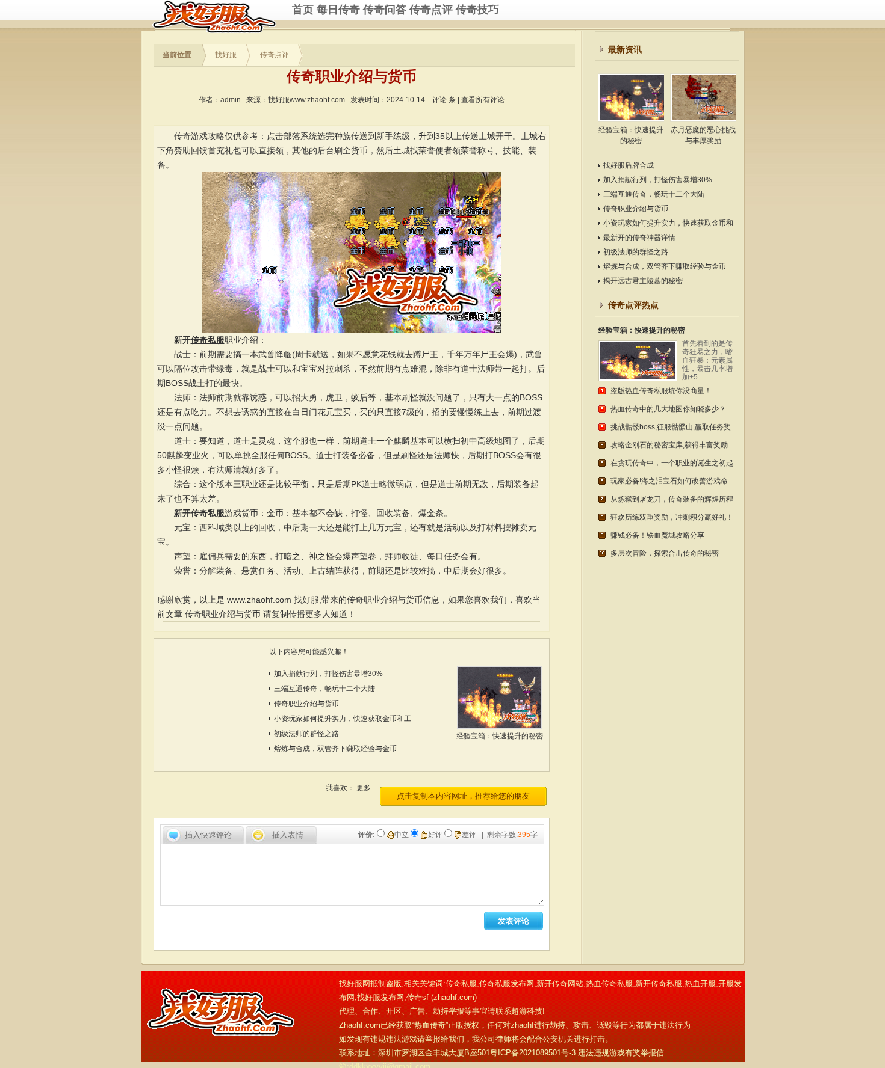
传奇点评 (431, 10)
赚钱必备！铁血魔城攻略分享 (657, 535)
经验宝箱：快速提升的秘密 (630, 135)
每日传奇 (338, 10)
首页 (303, 10)
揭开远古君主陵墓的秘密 (643, 281)
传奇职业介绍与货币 (223, 614)
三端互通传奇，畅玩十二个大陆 (324, 688)
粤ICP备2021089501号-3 (533, 1052)
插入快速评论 (208, 834)
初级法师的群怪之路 (306, 733)
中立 (402, 834)
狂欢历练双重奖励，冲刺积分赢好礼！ (671, 517)
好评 (436, 834)
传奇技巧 (477, 10)
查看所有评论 (483, 100)
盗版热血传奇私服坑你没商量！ (661, 391)
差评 (470, 834)
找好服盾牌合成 (628, 165)
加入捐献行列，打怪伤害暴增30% (328, 673)
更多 (363, 788)
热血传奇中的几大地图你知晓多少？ (668, 409)
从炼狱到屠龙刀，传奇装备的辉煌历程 (671, 499)
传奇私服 (222, 16)
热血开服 (700, 983)
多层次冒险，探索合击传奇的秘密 (664, 553)
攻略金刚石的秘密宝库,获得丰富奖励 (669, 445)
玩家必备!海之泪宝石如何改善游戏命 (669, 481)
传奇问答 (384, 10)
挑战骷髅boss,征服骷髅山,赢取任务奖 (670, 427)
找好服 (226, 55)
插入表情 (287, 834)
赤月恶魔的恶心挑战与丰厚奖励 (703, 135)
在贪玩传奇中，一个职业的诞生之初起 (671, 463)
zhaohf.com (453, 997)
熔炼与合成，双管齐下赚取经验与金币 (335, 748)
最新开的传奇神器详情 (639, 237)
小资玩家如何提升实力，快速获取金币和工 (342, 718)
